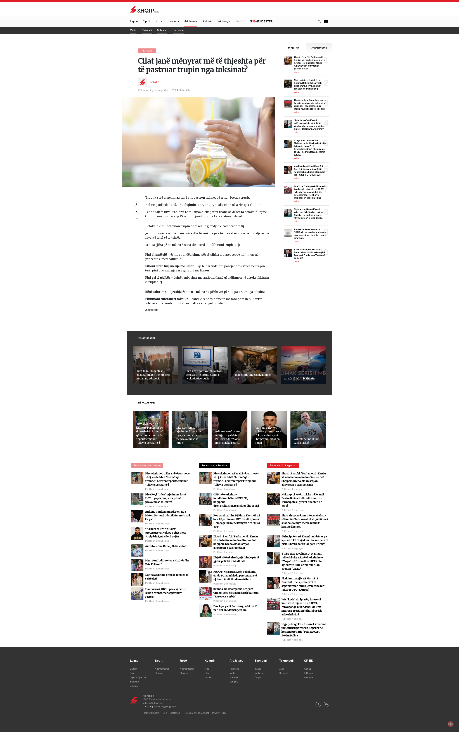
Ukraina (134, 686)
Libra (207, 673)
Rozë (158, 21)
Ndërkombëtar (162, 669)
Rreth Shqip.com (151, 713)
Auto (281, 669)
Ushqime (162, 30)
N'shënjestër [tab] (319, 48)
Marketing (259, 673)
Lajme (134, 21)
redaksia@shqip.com (153, 703)
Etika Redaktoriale (171, 713)
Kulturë (207, 21)
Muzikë (208, 677)
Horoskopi (178, 30)
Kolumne (308, 677)
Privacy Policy (219, 713)
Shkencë (283, 673)
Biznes (257, 669)
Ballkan (133, 669)
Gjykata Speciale (138, 677)
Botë (132, 673)
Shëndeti (147, 30)
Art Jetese (190, 21)
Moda (133, 30)
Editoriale (308, 673)
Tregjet (257, 677)
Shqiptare (134, 682)
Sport (146, 21)
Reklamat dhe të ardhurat (196, 713)
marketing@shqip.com (165, 706)
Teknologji (223, 21)
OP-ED (240, 21)
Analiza (307, 669)
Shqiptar (159, 673)
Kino (207, 669)
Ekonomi (173, 21)
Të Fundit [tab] (293, 48)
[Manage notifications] (450, 724)
